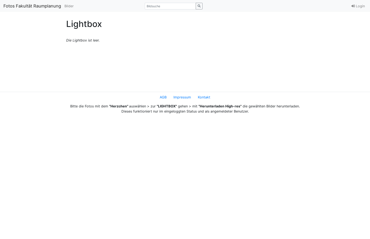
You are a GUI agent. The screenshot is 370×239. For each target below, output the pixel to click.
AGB (163, 97)
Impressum (182, 97)
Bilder (69, 6)
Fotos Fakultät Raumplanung (32, 6)
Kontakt (204, 97)
